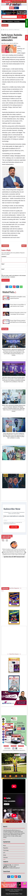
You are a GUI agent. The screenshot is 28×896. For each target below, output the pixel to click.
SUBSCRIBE (14, 527)
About (4, 845)
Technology (16, 21)
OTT (4, 852)
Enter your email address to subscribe (14, 516)
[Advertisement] (14, 639)
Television (17, 29)
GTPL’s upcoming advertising (10, 128)
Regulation (5, 848)
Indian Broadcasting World (16, 890)
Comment (4, 256)
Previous (5, 245)
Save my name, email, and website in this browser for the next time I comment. (13, 276)
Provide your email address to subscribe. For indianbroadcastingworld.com (13, 523)
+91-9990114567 (12, 866)
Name (3, 264)
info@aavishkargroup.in (14, 867)
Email (3, 269)
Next (23, 245)
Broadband (10, 21)
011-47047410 (15, 865)
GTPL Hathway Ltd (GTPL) (20, 49)
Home (4, 21)
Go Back (5, 25)
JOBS (26, 37)
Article (4, 855)
